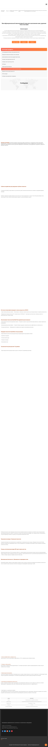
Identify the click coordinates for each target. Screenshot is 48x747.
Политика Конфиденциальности (33, 744)
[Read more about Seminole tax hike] (2, 731)
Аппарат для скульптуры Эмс (8, 61)
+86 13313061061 (8, 725)
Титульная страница (3, 11)
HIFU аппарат (5, 73)
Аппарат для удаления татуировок (9, 76)
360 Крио (4, 64)
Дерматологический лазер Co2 (8, 71)
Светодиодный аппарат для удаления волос (11, 52)
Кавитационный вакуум (7, 66)
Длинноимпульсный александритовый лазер (11, 56)
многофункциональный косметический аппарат (11, 68)
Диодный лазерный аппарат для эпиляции (10, 54)
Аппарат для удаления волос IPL (8, 59)
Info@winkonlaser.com (13, 726)
